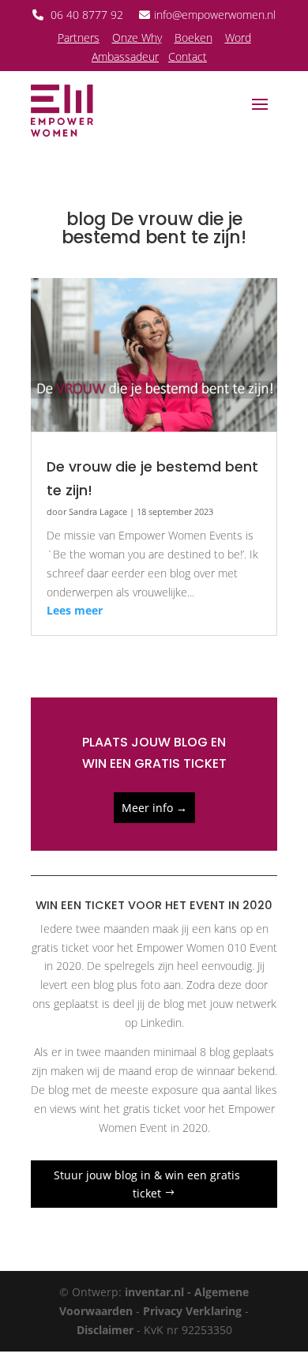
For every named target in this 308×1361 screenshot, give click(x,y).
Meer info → (154, 807)
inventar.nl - (159, 1291)
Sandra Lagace (98, 511)
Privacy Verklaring (192, 1310)
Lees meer (75, 610)
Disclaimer (105, 1329)
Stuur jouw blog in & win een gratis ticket (147, 1184)
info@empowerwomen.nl (215, 14)
